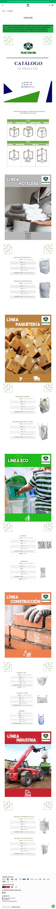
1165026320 (6, 899)
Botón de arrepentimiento (10, 901)
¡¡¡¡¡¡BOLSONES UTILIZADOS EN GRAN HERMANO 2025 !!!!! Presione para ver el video (28, 1)
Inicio (3, 11)
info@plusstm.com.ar (9, 898)
